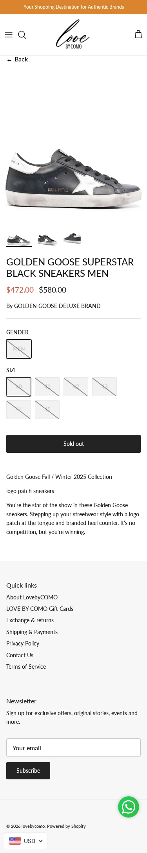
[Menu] (8, 34)
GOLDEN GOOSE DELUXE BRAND (57, 305)
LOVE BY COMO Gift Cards (39, 608)
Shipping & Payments (32, 632)
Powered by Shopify (66, 826)
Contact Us (19, 655)
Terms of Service (26, 666)
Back (17, 59)
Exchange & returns (30, 620)
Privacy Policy (22, 643)
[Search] (25, 34)
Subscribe (28, 770)
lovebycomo (33, 826)
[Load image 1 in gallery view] (73, 143)
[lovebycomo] (73, 35)
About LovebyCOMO (32, 597)
